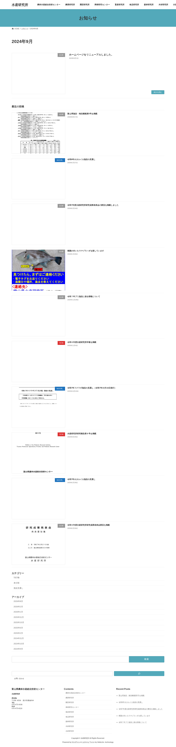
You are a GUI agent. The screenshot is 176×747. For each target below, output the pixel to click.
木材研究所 (70, 726)
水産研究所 (70, 731)
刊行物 (16, 577)
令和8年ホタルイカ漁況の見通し (81, 159)
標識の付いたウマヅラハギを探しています (85, 251)
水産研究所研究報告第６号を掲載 (81, 433)
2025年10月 (19, 622)
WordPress (76, 742)
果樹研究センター (72, 707)
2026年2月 (18, 606)
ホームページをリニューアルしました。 (91, 54)
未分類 (16, 583)
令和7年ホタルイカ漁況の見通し (81, 479)
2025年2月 (18, 633)
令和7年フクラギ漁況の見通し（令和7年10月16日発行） (91, 388)
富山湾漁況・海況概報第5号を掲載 (82, 114)
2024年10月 (19, 643)
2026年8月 (18, 601)
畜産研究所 (70, 712)
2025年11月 (19, 617)
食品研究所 (70, 717)
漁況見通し (18, 588)
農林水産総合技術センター (75, 693)
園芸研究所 (70, 702)
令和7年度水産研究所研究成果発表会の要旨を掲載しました (93, 205)
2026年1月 (18, 612)
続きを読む (158, 92)
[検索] (139, 673)
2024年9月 (18, 649)
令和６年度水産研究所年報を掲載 (81, 342)
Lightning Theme (88, 742)
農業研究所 (70, 698)
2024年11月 (19, 638)
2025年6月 (18, 628)
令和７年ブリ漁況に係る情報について (83, 296)
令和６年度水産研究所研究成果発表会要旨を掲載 (88, 525)
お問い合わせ (19, 678)
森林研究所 (70, 722)
